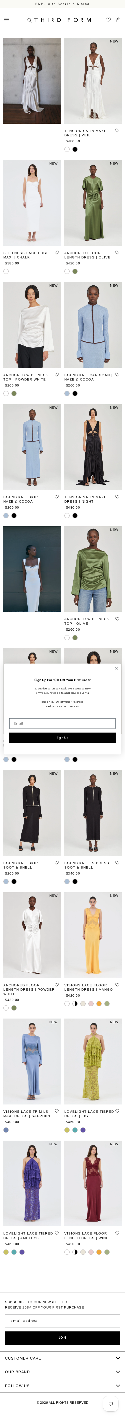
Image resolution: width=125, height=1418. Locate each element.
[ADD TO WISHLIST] (117, 130)
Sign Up (63, 738)
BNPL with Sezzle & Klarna (62, 4)
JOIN (62, 1338)
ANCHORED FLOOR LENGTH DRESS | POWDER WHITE (29, 989)
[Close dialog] (116, 668)
